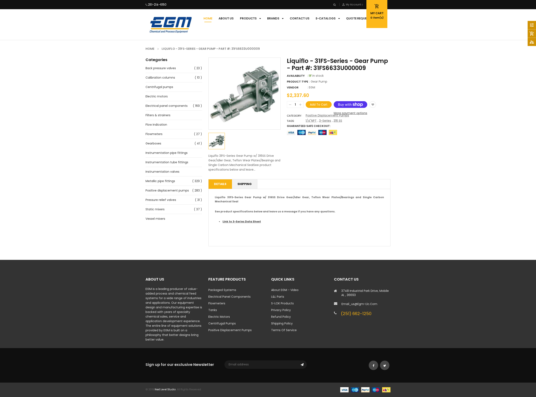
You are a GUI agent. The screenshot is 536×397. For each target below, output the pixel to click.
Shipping (244, 184)
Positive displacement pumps (167, 190)
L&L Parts (277, 297)
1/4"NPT (311, 121)
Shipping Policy (282, 323)
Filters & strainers (158, 115)
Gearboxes (153, 143)
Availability (296, 76)
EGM (312, 87)
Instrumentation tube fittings (167, 162)
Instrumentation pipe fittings (167, 153)
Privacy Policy (281, 310)
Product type (297, 82)
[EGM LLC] (365, 389)
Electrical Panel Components (229, 297)
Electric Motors (219, 317)
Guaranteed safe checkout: (308, 126)
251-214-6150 (157, 5)
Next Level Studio (165, 389)
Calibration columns (160, 77)
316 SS (338, 121)
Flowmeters (154, 134)
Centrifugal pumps (159, 87)
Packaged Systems (222, 290)
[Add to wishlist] (372, 104)
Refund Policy (281, 317)
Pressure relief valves (161, 200)
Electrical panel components (167, 106)
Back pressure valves (161, 68)
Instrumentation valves (162, 172)
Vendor (293, 87)
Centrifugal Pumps (222, 323)
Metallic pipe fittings (160, 181)
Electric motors (157, 96)
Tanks (212, 310)
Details (220, 184)
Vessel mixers (155, 219)
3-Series (325, 121)
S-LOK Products (282, 303)
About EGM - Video (285, 290)
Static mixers (155, 209)
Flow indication (156, 125)
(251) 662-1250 (356, 313)
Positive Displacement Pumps (327, 115)
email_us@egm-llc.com (359, 304)
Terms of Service (284, 330)
